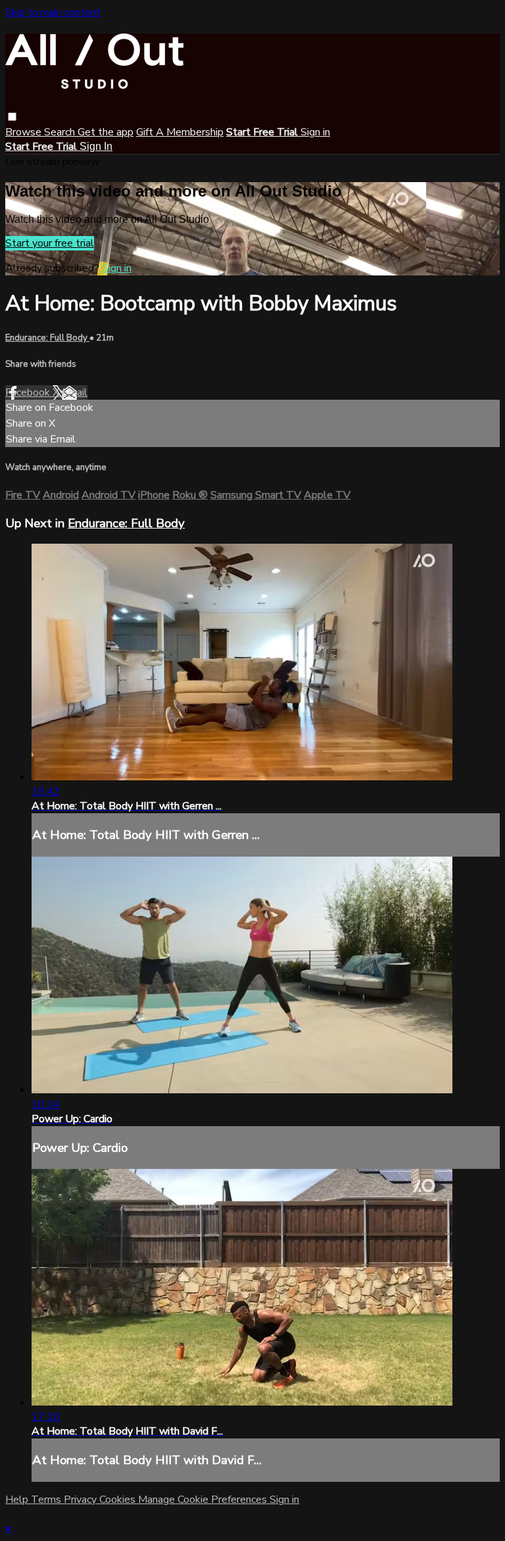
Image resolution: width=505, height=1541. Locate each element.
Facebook (29, 392)
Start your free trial (49, 243)
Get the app (105, 132)
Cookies (118, 1499)
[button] (12, 116)
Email (74, 392)
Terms (47, 1499)
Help (18, 1499)
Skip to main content (53, 12)
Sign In (96, 146)
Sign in (315, 132)
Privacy (81, 1499)
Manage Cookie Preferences (204, 1499)
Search (61, 132)
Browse (24, 132)
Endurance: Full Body (47, 338)
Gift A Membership (180, 132)
